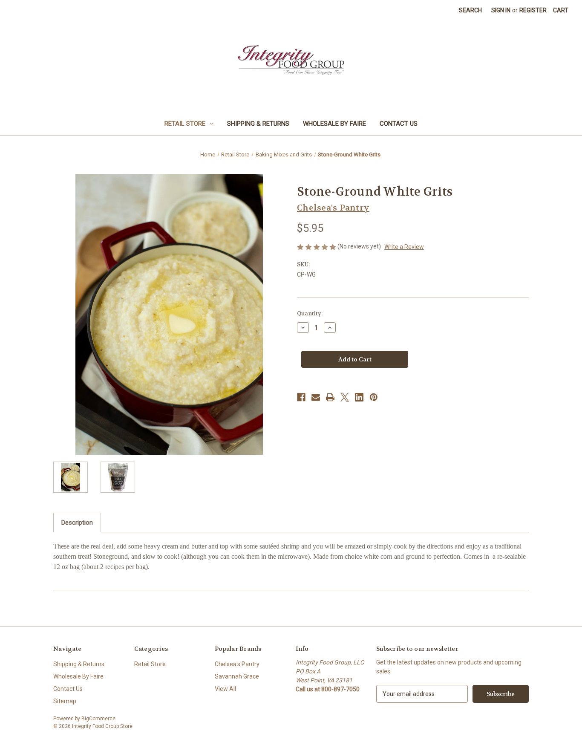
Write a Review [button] (404, 246)
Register (533, 10)
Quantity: (310, 313)
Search (470, 10)
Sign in (500, 10)
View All (225, 688)
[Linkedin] (359, 397)
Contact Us (399, 123)
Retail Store (184, 123)
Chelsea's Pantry (237, 664)
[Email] (315, 397)
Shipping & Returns (258, 123)
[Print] (330, 397)
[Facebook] (301, 397)
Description (77, 522)
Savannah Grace (237, 676)
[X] (344, 397)
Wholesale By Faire (334, 123)
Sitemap (64, 701)
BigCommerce (98, 719)
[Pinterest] (373, 397)
